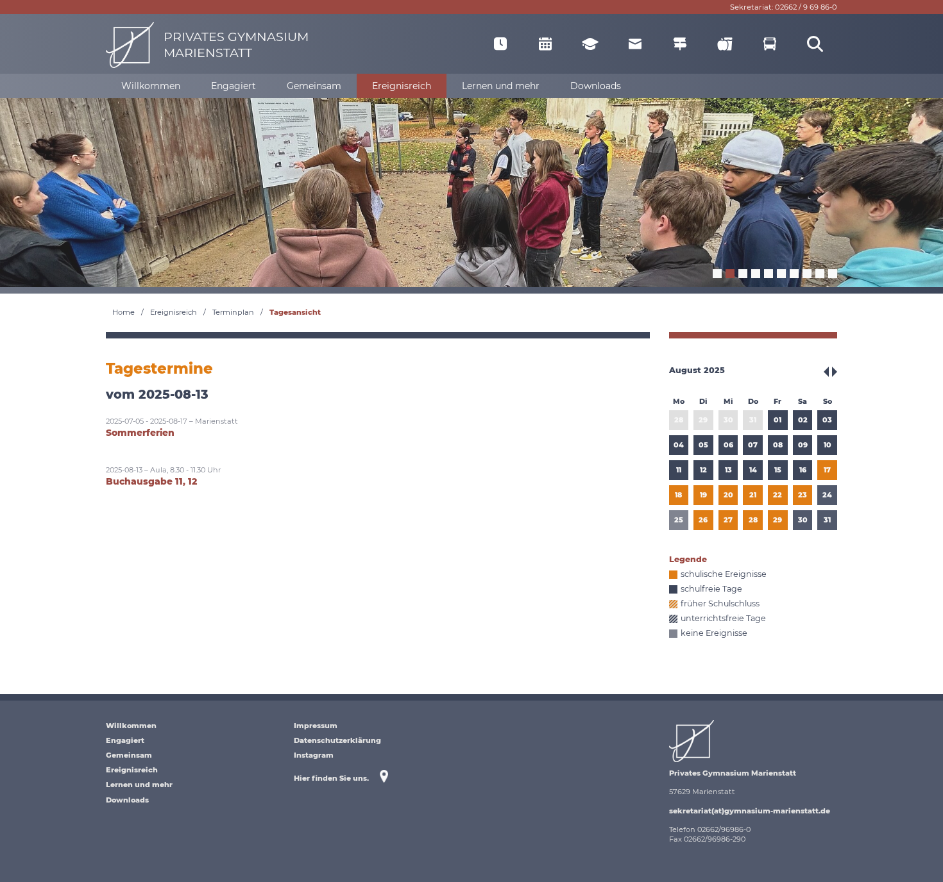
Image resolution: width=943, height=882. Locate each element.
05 (703, 444)
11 (678, 469)
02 (803, 419)
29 (703, 419)
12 (703, 469)
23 (802, 494)
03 (827, 419)
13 (728, 469)
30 (728, 419)
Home (123, 312)
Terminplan (233, 312)
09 (803, 444)
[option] (471, 191)
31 (752, 419)
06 (728, 444)
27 (728, 519)
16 (802, 469)
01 (777, 419)
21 (752, 494)
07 (753, 444)
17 (827, 469)
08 (778, 444)
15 (777, 469)
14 (753, 469)
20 (728, 494)
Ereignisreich (173, 312)
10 (827, 444)
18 (678, 494)
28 (678, 419)
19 (703, 494)
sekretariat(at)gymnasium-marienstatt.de (749, 810)
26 (703, 519)
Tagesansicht (295, 312)
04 (679, 444)
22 (777, 494)
